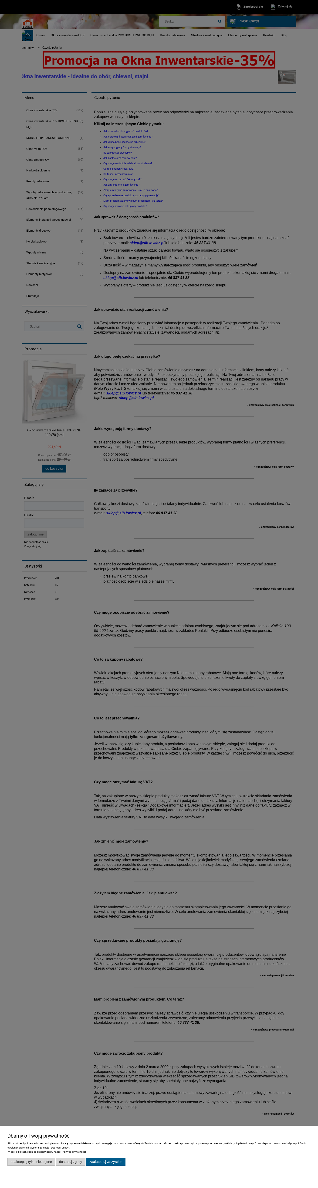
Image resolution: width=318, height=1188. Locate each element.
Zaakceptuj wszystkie (105, 1162)
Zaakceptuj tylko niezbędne (31, 1162)
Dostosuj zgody (70, 1162)
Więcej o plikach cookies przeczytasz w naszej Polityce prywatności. (47, 1151)
